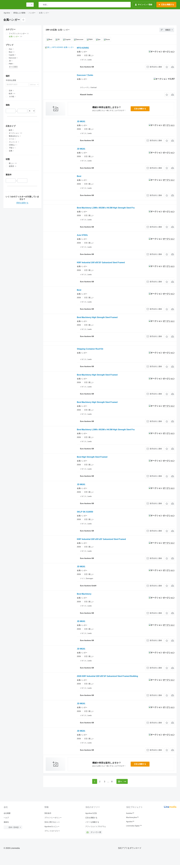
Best (79, 176)
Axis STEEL (82, 235)
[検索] (40, 4)
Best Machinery (84, 594)
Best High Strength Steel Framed (92, 457)
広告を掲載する (140, 109)
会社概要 (7, 813)
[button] (166, 67)
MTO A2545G (83, 48)
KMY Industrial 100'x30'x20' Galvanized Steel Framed (101, 539)
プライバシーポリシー (53, 818)
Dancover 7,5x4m (85, 75)
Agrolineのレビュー (51, 826)
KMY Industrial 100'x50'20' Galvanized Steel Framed (101, 262)
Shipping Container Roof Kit (90, 349)
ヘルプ (6, 818)
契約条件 (47, 813)
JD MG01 (81, 121)
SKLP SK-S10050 (85, 512)
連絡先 (6, 822)
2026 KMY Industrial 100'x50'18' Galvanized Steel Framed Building (107, 676)
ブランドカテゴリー (52, 831)
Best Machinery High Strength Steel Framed (97, 317)
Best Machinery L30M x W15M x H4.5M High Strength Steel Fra (106, 208)
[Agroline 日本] (13, 5)
